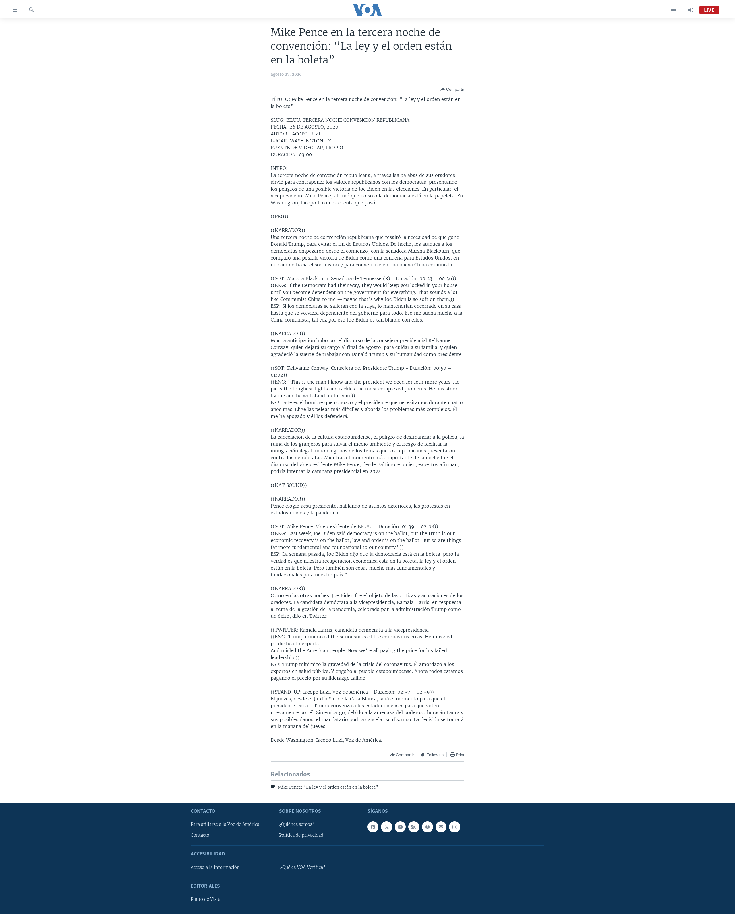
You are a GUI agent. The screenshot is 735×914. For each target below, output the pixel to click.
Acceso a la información (215, 867)
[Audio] (690, 10)
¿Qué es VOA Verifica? (302, 867)
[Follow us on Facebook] (373, 826)
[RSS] (413, 826)
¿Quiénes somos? (296, 824)
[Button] (452, 89)
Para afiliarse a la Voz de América (225, 824)
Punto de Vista (205, 899)
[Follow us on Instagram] (454, 826)
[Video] (673, 10)
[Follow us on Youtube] (400, 826)
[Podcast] (427, 826)
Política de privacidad (301, 835)
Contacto (200, 835)
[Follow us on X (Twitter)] (386, 826)
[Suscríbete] (441, 826)
